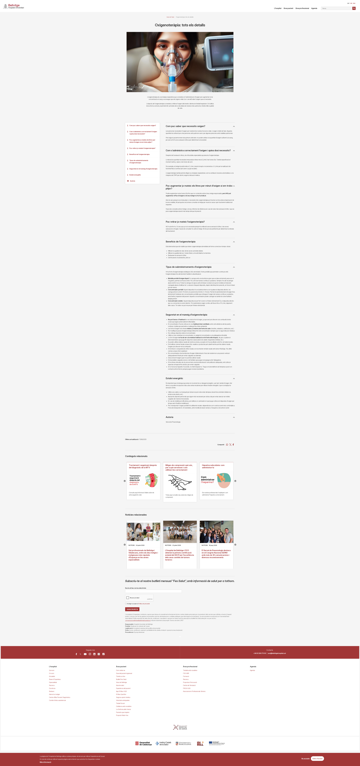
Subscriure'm (132, 609)
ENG (354, 3)
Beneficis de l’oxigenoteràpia (139, 154)
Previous (125, 481)
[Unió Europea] (217, 743)
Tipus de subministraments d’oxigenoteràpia (138, 161)
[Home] (14, 6)
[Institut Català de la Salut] (163, 743)
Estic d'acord (317, 759)
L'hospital (277, 8)
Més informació (45, 762)
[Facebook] (76, 654)
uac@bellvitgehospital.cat (277, 653)
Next (235, 481)
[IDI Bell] (200, 743)
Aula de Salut (170, 17)
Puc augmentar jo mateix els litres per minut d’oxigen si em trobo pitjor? (142, 141)
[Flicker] (99, 654)
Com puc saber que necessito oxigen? (142, 125)
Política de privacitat (144, 603)
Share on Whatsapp (227, 444)
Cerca (354, 8)
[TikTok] (103, 654)
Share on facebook (233, 444)
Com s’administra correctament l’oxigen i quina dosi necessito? (143, 133)
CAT (348, 3)
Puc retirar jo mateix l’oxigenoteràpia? (142, 148)
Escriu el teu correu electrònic (135, 588)
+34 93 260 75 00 (260, 653)
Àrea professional (302, 8)
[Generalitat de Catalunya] (143, 743)
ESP (351, 3)
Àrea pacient (288, 8)
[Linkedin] (94, 654)
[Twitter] (80, 654)
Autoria (132, 181)
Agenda (314, 8)
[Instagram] (90, 654)
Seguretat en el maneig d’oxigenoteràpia (143, 169)
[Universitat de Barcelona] (183, 743)
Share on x (230, 444)
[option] (180, 62)
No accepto (306, 758)
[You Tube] (85, 654)
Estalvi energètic (135, 175)
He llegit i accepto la (138, 603)
